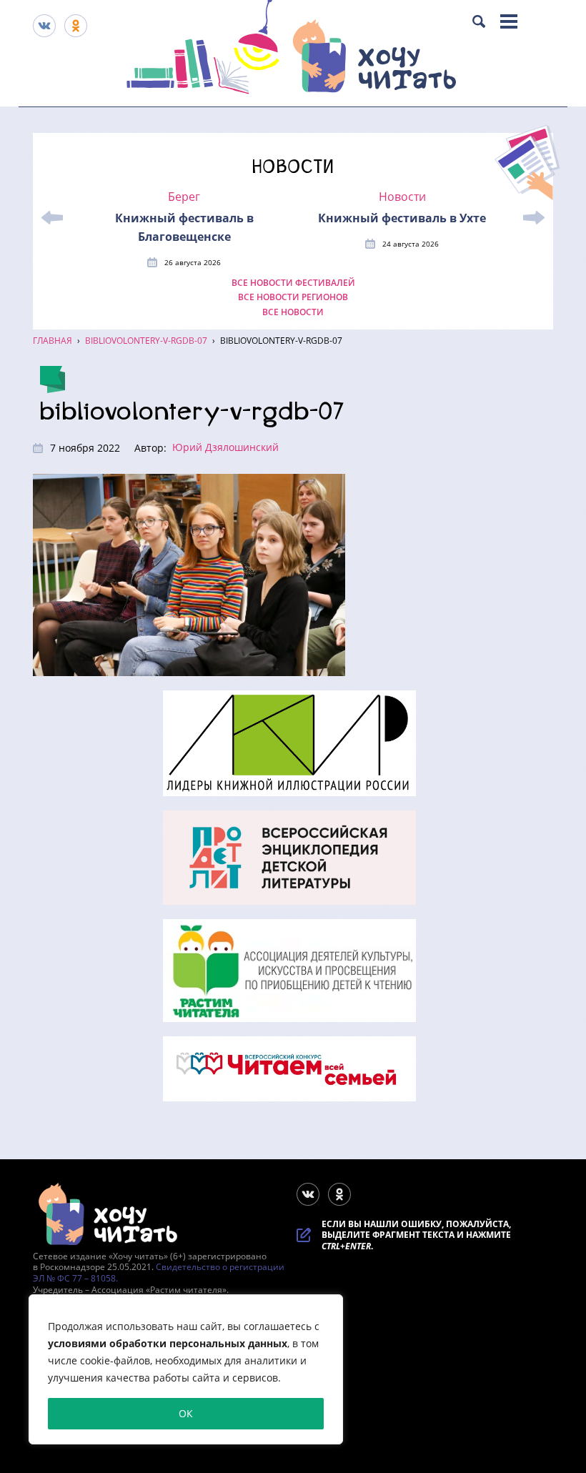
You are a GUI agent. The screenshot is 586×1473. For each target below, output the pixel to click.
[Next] (534, 218)
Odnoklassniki (75, 25)
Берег (184, 196)
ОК (186, 1413)
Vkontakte (44, 25)
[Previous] (52, 218)
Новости (402, 196)
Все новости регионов (293, 297)
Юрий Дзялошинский (225, 447)
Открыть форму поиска (479, 21)
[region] (186, 1369)
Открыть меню (508, 21)
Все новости (293, 312)
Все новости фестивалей (293, 283)
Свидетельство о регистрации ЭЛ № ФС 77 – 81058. (158, 1272)
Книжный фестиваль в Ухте (402, 218)
